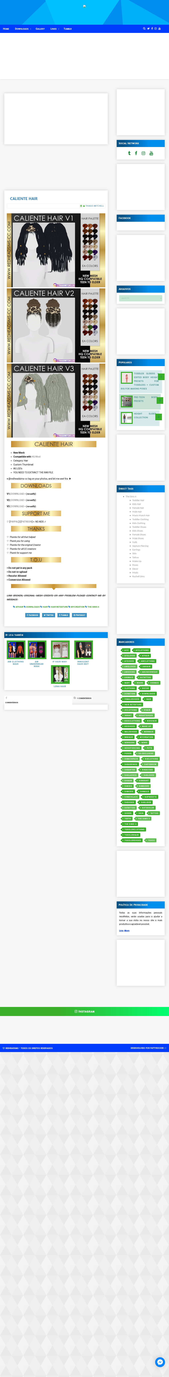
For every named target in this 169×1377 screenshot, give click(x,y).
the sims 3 (144, 819)
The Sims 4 (130, 824)
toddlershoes (132, 840)
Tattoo (154, 813)
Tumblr (68, 28)
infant (128, 715)
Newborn (129, 743)
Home (6, 28)
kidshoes (129, 726)
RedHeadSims (12, 1048)
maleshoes (130, 732)
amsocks (129, 672)
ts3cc (151, 840)
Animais (128, 677)
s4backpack (131, 759)
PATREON (26, 521)
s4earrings (130, 764)
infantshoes (146, 715)
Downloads (22, 28)
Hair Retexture (132, 705)
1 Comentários (83, 698)
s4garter (129, 770)
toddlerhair (131, 835)
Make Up (146, 726)
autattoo (145, 677)
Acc (126, 650)
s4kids (128, 786)
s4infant (144, 781)
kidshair (152, 721)
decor (145, 688)
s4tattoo (129, 808)
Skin (140, 813)
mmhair (128, 737)
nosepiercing (132, 748)
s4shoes (129, 802)
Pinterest (80, 615)
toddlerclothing (134, 830)
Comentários (11, 703)
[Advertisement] (84, 56)
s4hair (128, 781)
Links (54, 28)
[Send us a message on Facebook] (160, 1362)
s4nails (144, 791)
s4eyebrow (150, 764)
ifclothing (130, 710)
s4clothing (151, 759)
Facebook (33, 615)
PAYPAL (14, 521)
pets (149, 748)
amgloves (130, 667)
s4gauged (147, 770)
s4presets (151, 797)
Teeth (127, 819)
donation (129, 694)
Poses (128, 753)
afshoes (129, 661)
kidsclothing (132, 721)
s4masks (144, 786)
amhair (147, 667)
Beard (140, 683)
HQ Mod (36, 456)
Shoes (128, 813)
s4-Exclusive (145, 753)
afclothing (142, 650)
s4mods (128, 791)
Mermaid (148, 732)
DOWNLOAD (17, 494)
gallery (40, 28)
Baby (127, 683)
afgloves (129, 656)
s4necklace (131, 797)
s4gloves (149, 775)
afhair (145, 656)
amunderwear (149, 672)
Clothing (129, 688)
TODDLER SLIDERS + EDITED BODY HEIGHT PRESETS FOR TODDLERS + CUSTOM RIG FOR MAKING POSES (140, 381)
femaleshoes (131, 699)
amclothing (148, 661)
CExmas (154, 683)
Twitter (49, 615)
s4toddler (148, 808)
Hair (148, 699)
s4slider (146, 802)
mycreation (146, 737)
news (144, 743)
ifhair (147, 710)
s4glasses (130, 775)
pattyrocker (157, 1048)
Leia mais (124, 930)
